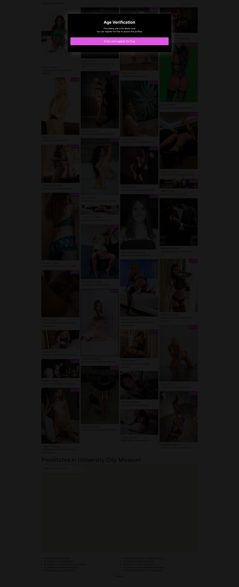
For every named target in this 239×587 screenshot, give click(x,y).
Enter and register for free (119, 41)
